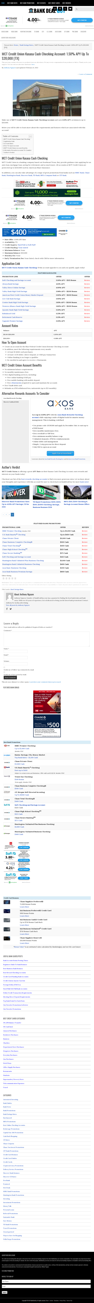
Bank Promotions (9, 1110)
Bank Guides (7, 1103)
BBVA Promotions (9, 1121)
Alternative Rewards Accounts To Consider (17, 150)
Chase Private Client (10, 538)
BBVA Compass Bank (48, 175)
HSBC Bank (79, 173)
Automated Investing (10, 1099)
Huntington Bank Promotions (13, 1195)
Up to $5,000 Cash (22, 748)
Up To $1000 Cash (22, 795)
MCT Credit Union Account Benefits (15, 148)
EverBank (6, 1180)
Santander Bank (8, 1217)
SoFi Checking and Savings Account (16, 280)
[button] (15, 398)
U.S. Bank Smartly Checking (13, 535)
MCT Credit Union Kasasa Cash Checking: (19, 268)
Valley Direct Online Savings (13, 288)
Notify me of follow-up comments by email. (19, 670)
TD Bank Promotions (10, 1224)
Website (6, 661)
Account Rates (8, 143)
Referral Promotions (10, 1213)
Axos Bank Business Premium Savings (17, 572)
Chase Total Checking (11, 546)
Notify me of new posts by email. (15, 674)
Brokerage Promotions (11, 1129)
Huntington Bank (13, 175)
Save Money (7, 1221)
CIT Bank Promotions (10, 1151)
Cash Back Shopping (10, 1136)
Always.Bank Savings (10, 284)
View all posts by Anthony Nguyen (17, 605)
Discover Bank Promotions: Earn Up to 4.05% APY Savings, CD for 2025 (15, 504)
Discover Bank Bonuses (11, 1173)
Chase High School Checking (14, 549)
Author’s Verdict (9, 152)
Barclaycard (7, 1118)
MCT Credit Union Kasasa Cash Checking (17, 139)
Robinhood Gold (8, 313)
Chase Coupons (8, 1144)
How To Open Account (11, 146)
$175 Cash (18, 820)
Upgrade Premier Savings (12, 321)
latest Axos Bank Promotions (76, 459)
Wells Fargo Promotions (11, 1239)
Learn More (24, 907)
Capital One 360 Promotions (13, 1132)
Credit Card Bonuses (10, 1155)
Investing (6, 1199)
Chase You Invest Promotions (13, 1147)
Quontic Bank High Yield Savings (15, 310)
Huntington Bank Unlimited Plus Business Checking (23, 560)
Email (6, 655)
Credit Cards (7, 1162)
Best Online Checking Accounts (14, 1125)
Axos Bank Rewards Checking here (54, 459)
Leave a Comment (85, 74)
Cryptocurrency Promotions (13, 1166)
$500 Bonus (19, 779)
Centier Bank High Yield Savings (15, 302)
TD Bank (36, 175)
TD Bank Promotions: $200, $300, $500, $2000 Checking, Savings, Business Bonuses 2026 (47, 504)
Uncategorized (8, 1232)
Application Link (9, 141)
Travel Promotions (10, 1228)
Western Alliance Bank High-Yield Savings (19, 306)
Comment (8, 630)
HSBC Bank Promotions (11, 1191)
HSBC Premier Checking (12, 531)
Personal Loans (8, 1210)
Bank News (7, 1107)
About (47, 1300)
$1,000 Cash (19, 827)
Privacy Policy (63, 1300)
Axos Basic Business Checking (14, 568)
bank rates (84, 482)
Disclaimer (56, 1300)
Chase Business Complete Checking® (17, 542)
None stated (23, 248)
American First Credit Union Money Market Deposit (22, 295)
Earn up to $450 (21, 770)
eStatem (14, 383)
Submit (5, 1292)
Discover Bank (26, 175)
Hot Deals (6, 1188)
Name (6, 649)
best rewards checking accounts (34, 479)
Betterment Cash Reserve (12, 317)
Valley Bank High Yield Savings (14, 291)
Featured (6, 1184)
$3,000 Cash (19, 764)
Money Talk (7, 1206)
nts (20, 383)
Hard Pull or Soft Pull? (27, 245)
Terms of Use (69, 1300)
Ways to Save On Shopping (12, 1235)
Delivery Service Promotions (13, 1169)
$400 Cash (19, 801)
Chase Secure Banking (12, 553)
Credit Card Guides (10, 1158)
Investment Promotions (11, 1202)
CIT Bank (62, 175)
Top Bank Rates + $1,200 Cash (26, 757)
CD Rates (6, 1140)
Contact (51, 1300)
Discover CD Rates (9, 1177)
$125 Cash (18, 814)
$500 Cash (19, 788)
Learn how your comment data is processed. (45, 682)
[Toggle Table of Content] (29, 136)
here (33, 64)
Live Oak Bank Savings (11, 299)
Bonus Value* (19, 947)
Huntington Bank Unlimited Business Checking (21, 564)
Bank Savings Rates (16, 589)
